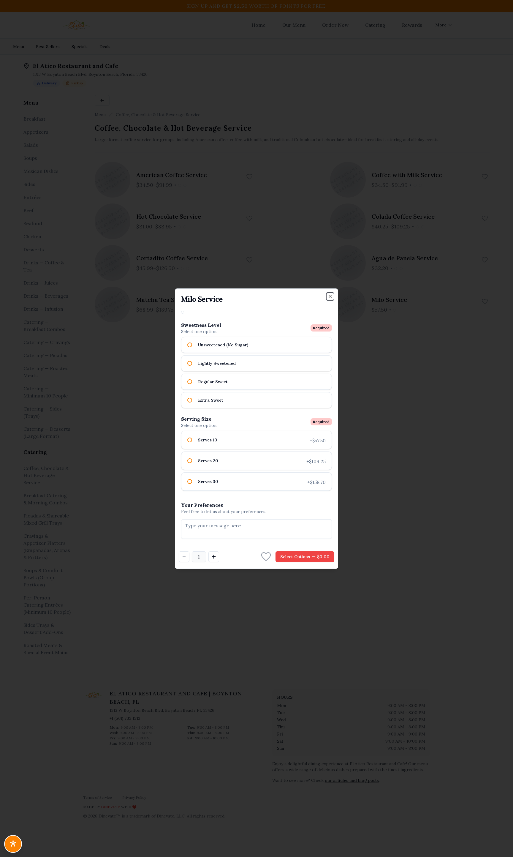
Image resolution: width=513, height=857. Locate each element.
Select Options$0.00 (305, 556)
